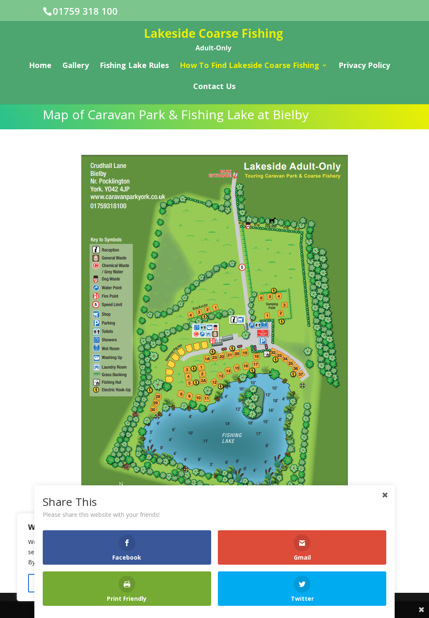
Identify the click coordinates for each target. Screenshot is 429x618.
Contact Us (214, 87)
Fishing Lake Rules (134, 66)
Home (40, 66)
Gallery (75, 66)
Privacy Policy (364, 66)
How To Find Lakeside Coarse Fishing (249, 66)
